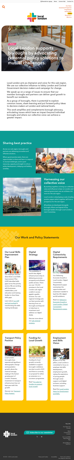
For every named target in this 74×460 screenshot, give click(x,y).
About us (69, 17)
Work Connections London (67, 433)
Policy (69, 13)
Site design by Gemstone (64, 458)
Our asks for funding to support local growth (35, 384)
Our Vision (68, 6)
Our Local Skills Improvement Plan (66, 438)
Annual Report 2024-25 (67, 443)
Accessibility (54, 456)
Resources (68, 15)
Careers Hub (62, 1)
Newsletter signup (47, 1)
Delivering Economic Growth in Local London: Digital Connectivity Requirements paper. (60, 304)
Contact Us (70, 1)
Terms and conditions (65, 456)
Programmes (68, 9)
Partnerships (68, 11)
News (55, 1)
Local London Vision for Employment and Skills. (61, 392)
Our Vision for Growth (67, 427)
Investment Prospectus (65, 7)
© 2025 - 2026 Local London (10, 456)
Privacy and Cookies (43, 456)
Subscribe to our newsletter (41, 433)
